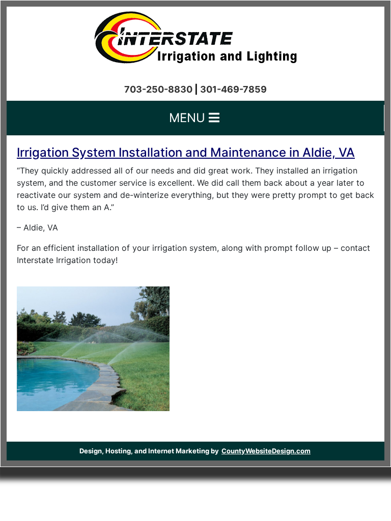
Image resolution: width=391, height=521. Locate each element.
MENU (189, 117)
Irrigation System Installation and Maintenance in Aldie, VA (186, 152)
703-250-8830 (158, 89)
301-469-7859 (233, 89)
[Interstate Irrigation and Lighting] (195, 35)
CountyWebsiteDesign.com (266, 451)
